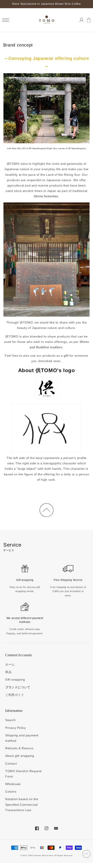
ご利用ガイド (14, 695)
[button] (5, 20)
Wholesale (13, 784)
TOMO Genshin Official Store (40, 855)
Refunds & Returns (19, 748)
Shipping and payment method (21, 738)
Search (10, 720)
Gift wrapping (15, 679)
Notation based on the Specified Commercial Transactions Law (21, 804)
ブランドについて (17, 687)
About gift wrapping (19, 755)
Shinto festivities (46, 196)
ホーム (10, 664)
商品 (8, 672)
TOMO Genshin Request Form (23, 773)
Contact (11, 763)
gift (66, 355)
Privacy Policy (15, 727)
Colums (10, 791)
